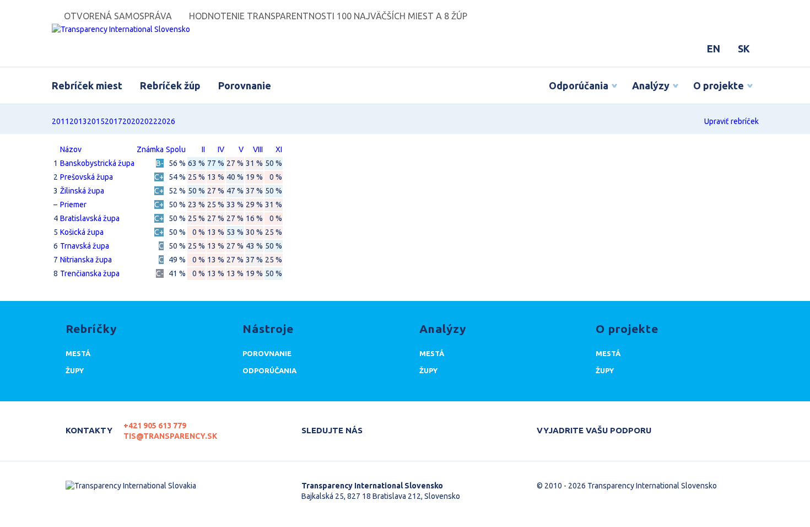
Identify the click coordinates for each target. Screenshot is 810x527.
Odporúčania (578, 85)
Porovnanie (244, 85)
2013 (78, 121)
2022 (149, 121)
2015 (96, 121)
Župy (75, 370)
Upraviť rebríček (731, 121)
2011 (60, 121)
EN (713, 48)
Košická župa (82, 232)
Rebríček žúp (170, 85)
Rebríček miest (87, 85)
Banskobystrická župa (97, 163)
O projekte (718, 85)
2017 (113, 121)
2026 (166, 121)
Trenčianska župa (90, 273)
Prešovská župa (86, 177)
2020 (131, 121)
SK (744, 48)
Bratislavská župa (90, 218)
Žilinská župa (82, 190)
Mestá (78, 353)
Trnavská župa (84, 245)
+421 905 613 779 (154, 425)
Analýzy (650, 85)
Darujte (680, 425)
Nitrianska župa (86, 259)
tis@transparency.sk (170, 436)
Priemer (73, 204)
